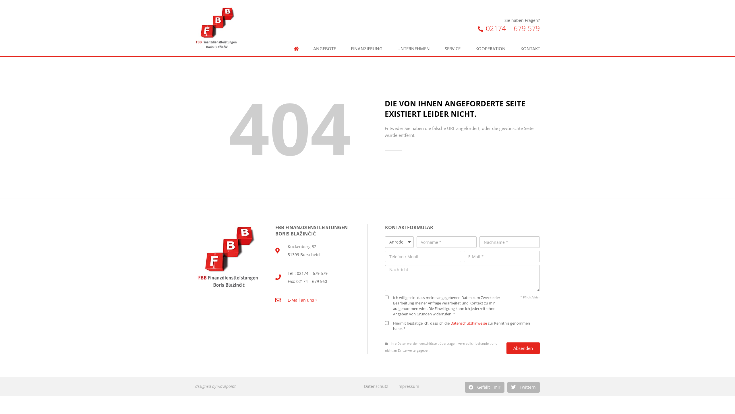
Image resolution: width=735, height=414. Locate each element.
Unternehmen (413, 49)
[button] (484, 387)
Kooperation (490, 49)
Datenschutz (376, 386)
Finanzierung (366, 49)
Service (453, 49)
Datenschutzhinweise (468, 323)
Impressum (408, 386)
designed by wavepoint (215, 386)
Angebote (324, 49)
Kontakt (530, 49)
